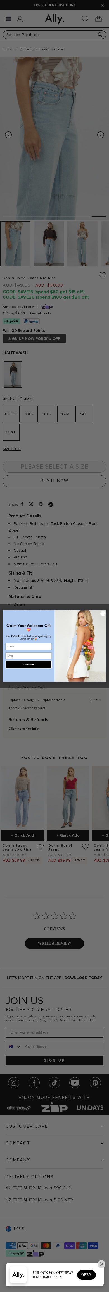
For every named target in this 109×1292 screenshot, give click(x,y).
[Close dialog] (103, 613)
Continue (28, 664)
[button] (101, 1264)
